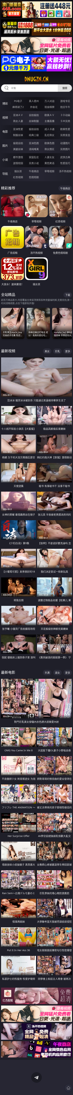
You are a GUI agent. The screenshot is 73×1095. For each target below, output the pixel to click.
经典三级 (34, 135)
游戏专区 (65, 101)
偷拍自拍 (34, 129)
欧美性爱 (65, 129)
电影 (5, 132)
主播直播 (49, 121)
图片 (5, 146)
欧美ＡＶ (49, 115)
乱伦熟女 (49, 135)
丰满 (47, 672)
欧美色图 (49, 143)
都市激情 (18, 157)
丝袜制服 (34, 121)
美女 (47, 351)
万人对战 (49, 101)
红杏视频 (18, 177)
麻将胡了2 (18, 107)
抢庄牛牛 (65, 107)
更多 (67, 351)
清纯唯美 (34, 149)
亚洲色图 (34, 143)
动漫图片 (65, 143)
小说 (5, 160)
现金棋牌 (49, 107)
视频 (5, 117)
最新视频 (8, 351)
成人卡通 (49, 129)
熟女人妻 (18, 121)
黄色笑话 (49, 163)
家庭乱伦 (34, 157)
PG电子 (18, 101)
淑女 (57, 672)
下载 (67, 295)
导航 (5, 174)
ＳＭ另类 (65, 121)
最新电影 (8, 672)
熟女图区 (49, 149)
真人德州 (34, 101)
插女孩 (18, 171)
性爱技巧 (65, 163)
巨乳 (57, 351)
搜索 (64, 88)
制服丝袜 (18, 135)
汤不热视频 (65, 171)
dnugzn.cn (36, 79)
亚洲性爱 (18, 129)
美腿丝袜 (18, 149)
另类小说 (34, 163)
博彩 (5, 103)
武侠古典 (65, 157)
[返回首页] (68, 1087)
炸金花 (34, 107)
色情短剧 (34, 177)
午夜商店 (34, 171)
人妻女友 (49, 157)
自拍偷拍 (34, 115)
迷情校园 (18, 163)
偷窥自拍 (18, 143)
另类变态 (65, 135)
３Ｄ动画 (65, 115)
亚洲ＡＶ (18, 115)
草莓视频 (49, 171)
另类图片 (65, 149)
